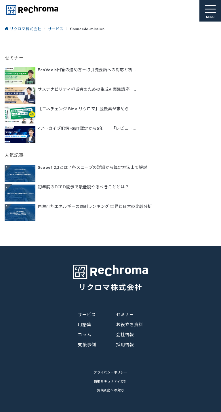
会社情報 (125, 334)
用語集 (84, 324)
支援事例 (87, 344)
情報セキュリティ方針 (110, 381)
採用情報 (125, 344)
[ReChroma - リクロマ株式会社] (32, 10)
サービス (87, 314)
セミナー (125, 314)
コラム (84, 334)
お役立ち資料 (129, 324)
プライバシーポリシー (110, 372)
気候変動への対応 (110, 390)
